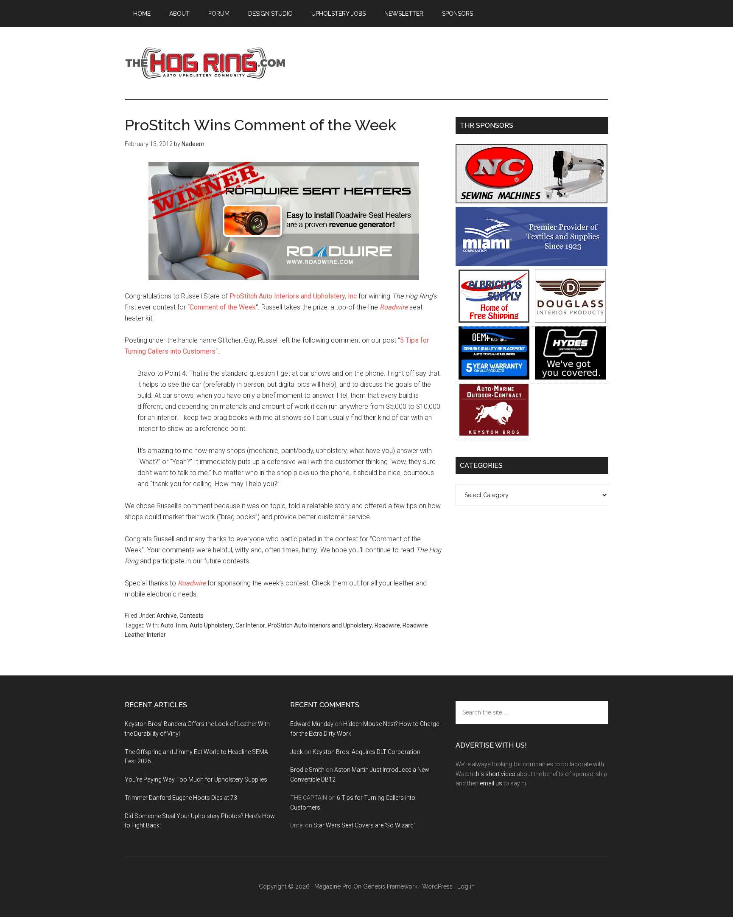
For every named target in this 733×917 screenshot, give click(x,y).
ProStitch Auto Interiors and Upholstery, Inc (293, 296)
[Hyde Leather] (570, 377)
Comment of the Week (223, 307)
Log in (466, 886)
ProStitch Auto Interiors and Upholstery (320, 625)
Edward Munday (311, 723)
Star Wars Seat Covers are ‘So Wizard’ (364, 825)
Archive (167, 615)
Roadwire (394, 307)
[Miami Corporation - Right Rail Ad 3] (531, 264)
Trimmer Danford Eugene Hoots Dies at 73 (181, 797)
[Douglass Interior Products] (570, 320)
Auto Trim (173, 625)
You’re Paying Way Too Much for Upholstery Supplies (196, 779)
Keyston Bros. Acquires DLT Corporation (366, 751)
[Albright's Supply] (494, 320)
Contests (191, 615)
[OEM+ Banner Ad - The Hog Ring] (494, 377)
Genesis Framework (390, 886)
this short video (494, 774)
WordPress (437, 886)
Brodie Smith (307, 769)
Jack (296, 751)
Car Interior (250, 625)
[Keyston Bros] (494, 434)
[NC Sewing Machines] (531, 201)
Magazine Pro (333, 886)
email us (491, 783)
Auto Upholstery (211, 625)
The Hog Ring (205, 63)
